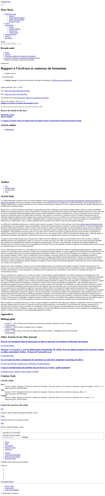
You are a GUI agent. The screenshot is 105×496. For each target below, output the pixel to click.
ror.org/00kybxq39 (66, 80)
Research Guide (10, 448)
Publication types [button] (10, 14)
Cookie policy (9, 488)
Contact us (8, 449)
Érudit (11, 27)
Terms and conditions (12, 490)
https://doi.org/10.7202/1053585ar (16, 94)
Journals (11, 16)
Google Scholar (10, 325)
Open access (13, 31)
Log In (7, 23)
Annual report (13, 32)
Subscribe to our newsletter (11, 435)
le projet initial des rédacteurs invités (90, 224)
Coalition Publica (14, 29)
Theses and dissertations (17, 18)
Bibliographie (9, 129)
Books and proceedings (16, 20)
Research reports (14, 21)
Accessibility (9, 446)
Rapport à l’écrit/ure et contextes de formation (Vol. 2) (22, 58)
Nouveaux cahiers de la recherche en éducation (20, 56)
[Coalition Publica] (7, 482)
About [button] (7, 25)
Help (6, 444)
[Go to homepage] (6, 2)
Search (3, 41)
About (11, 25)
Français (7, 36)
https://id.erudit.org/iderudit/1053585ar (17, 91)
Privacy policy (9, 486)
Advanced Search (10, 34)
